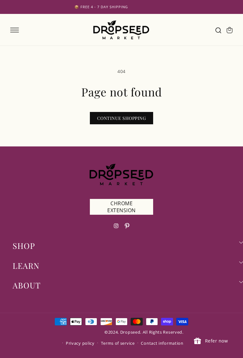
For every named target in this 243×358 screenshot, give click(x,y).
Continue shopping (121, 118)
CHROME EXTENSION (121, 207)
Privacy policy (80, 343)
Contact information (162, 343)
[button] (14, 30)
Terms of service (118, 343)
